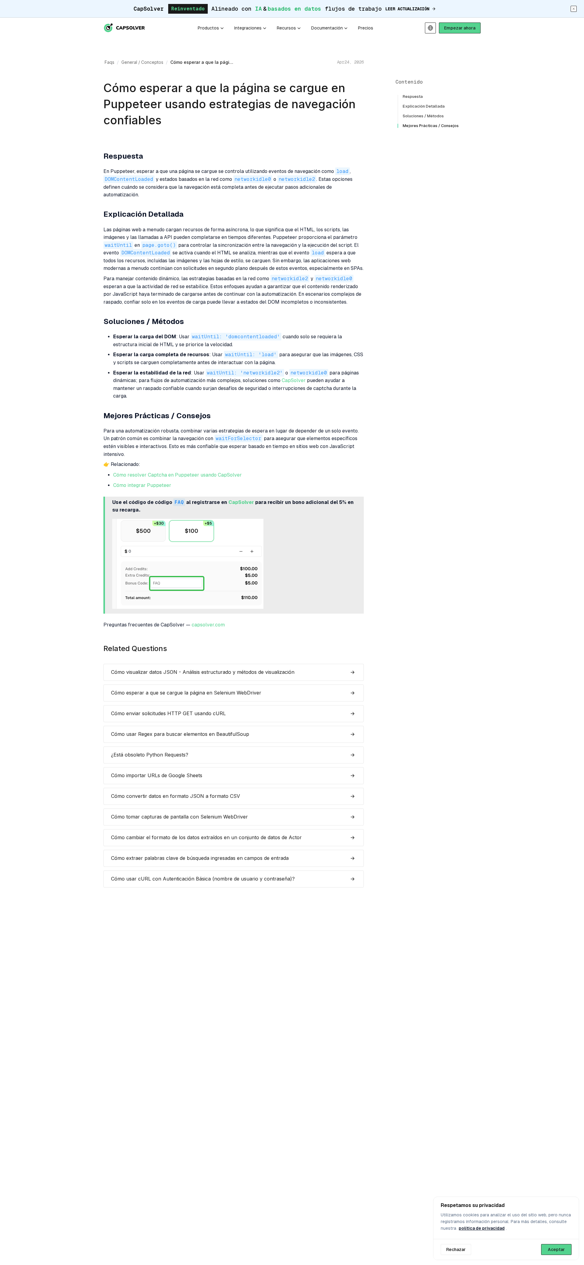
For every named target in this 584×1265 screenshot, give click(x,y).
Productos (208, 28)
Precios (365, 28)
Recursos (286, 28)
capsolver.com (208, 624)
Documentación (327, 28)
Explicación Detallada (424, 106)
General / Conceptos (142, 62)
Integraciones (248, 28)
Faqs (109, 62)
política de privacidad (482, 1228)
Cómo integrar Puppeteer (142, 485)
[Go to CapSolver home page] (124, 28)
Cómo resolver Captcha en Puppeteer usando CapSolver (177, 475)
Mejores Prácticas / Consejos (431, 125)
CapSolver (294, 380)
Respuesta (413, 96)
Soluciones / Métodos (423, 116)
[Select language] (430, 27)
